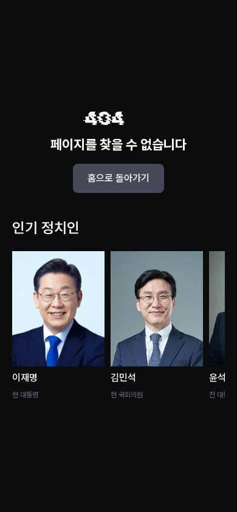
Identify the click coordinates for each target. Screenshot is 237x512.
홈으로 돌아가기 (118, 178)
